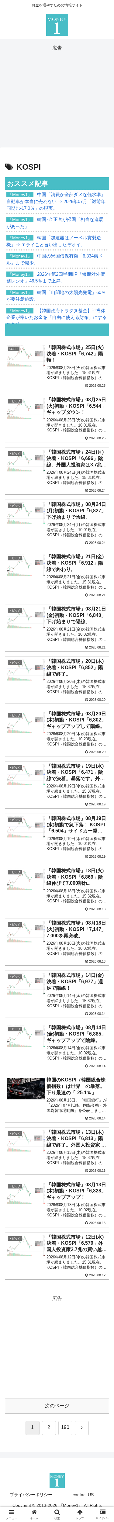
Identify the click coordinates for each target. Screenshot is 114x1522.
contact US (83, 1494)
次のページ (57, 1405)
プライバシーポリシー (31, 1494)
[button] (102, 1030)
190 (65, 1427)
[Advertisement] (57, 95)
